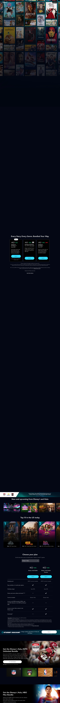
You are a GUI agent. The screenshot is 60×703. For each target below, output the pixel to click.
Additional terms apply (37, 268)
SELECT (16, 256)
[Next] (58, 507)
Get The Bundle (12, 661)
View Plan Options (30, 273)
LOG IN (55, 2)
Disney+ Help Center (36, 625)
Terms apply (31, 245)
